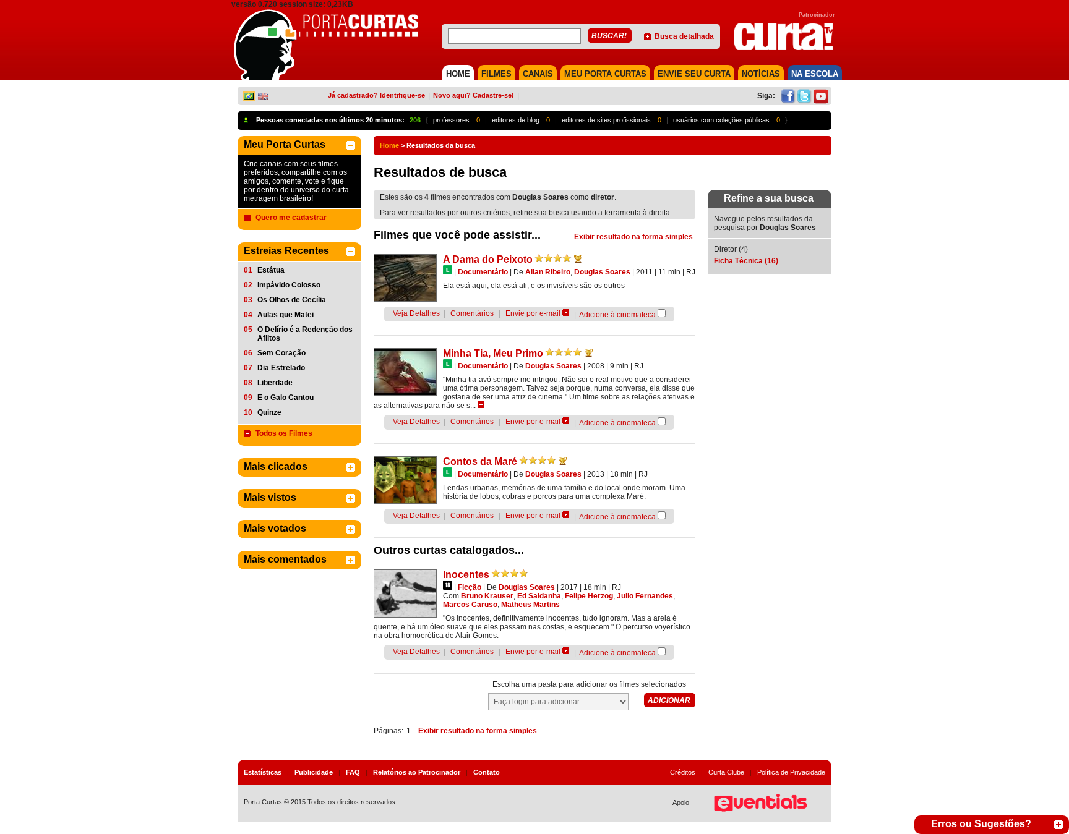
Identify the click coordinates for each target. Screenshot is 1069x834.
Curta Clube (726, 772)
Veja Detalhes (416, 313)
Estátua (271, 270)
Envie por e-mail (532, 313)
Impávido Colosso (288, 285)
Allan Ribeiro (547, 272)
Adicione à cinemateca (617, 314)
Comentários (472, 313)
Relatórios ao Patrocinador (416, 772)
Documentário (483, 272)
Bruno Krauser (487, 596)
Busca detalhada (684, 36)
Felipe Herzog (589, 596)
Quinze (269, 412)
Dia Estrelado (281, 368)
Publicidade (313, 772)
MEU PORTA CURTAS (605, 74)
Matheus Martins (530, 604)
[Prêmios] (578, 258)
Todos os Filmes (283, 433)
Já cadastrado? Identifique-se (376, 95)
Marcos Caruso (470, 604)
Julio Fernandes (645, 596)
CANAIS (538, 74)
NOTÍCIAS (761, 74)
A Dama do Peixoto (488, 259)
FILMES (496, 74)
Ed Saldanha (539, 596)
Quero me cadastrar (291, 217)
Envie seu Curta (694, 74)
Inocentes (466, 574)
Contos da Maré (480, 461)
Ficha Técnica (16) (746, 261)
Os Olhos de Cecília (291, 300)
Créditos (682, 772)
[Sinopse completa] (481, 404)
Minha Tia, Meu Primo (493, 353)
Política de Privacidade (791, 772)
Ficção (469, 587)
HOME (458, 74)
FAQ (353, 772)
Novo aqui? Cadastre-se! (473, 95)
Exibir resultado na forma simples (633, 236)
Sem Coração (281, 353)
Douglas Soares (602, 272)
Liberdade (275, 382)
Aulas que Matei (285, 314)
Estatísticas (262, 772)
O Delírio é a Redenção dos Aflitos (305, 334)
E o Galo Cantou (285, 397)
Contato (486, 772)
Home (389, 145)
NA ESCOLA (814, 74)
